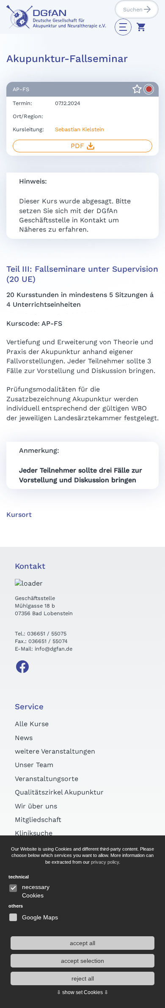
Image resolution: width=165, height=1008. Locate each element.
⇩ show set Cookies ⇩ (82, 992)
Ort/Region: (28, 116)
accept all (82, 943)
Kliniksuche (33, 833)
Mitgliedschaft (38, 820)
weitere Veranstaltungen (55, 751)
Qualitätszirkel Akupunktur (59, 792)
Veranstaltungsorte (46, 779)
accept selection (82, 960)
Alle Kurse (32, 724)
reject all (83, 978)
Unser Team (34, 765)
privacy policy (105, 862)
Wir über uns (36, 806)
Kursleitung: (28, 129)
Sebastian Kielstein (79, 129)
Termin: (22, 103)
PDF (77, 146)
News (24, 738)
